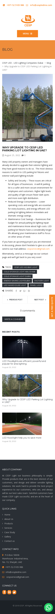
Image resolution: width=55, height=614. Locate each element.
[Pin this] (28, 291)
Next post (39, 299)
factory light (41, 281)
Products (8, 523)
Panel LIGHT (36, 285)
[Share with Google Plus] (24, 291)
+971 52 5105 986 (15, 5)
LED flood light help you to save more (21, 437)
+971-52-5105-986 (14, 567)
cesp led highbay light (25, 267)
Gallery (7, 536)
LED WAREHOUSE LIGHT (15, 285)
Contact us (9, 541)
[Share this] (16, 291)
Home (7, 514)
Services (8, 527)
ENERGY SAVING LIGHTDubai (17, 281)
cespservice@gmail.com (38, 248)
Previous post (15, 299)
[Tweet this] (20, 291)
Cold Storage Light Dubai (17, 276)
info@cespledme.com (41, 5)
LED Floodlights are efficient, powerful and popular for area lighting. (24, 362)
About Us (8, 519)
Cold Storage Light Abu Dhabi (19, 272)
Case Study (9, 532)
